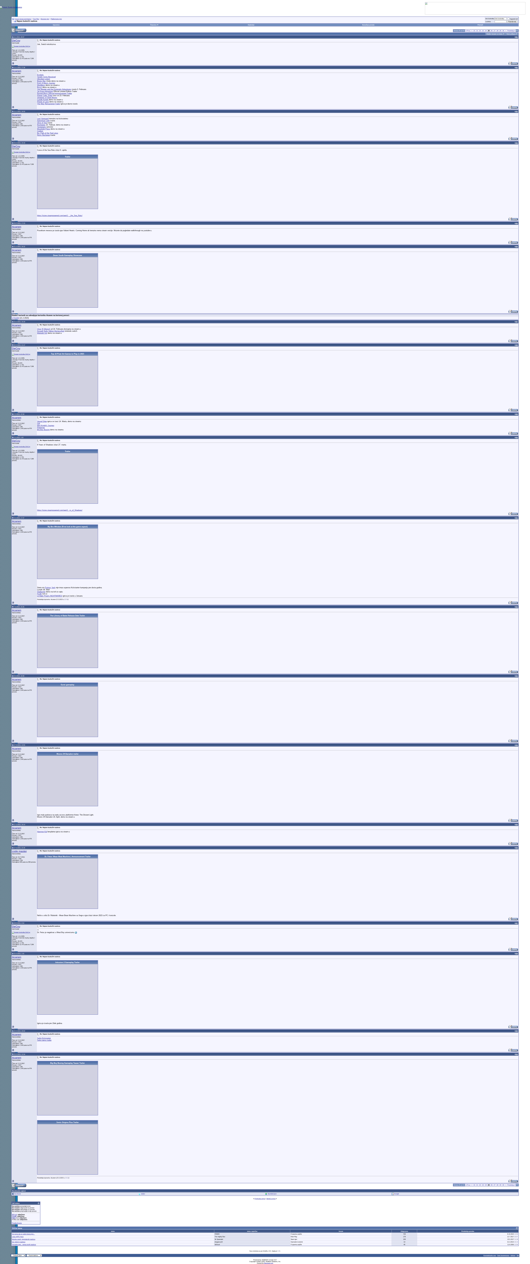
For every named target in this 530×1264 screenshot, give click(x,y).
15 (474, 30)
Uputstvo (56, 25)
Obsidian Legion (43, 79)
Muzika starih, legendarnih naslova (23, 1239)
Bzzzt (39, 87)
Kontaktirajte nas (489, 1255)
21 (477, 30)
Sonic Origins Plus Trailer (67, 1122)
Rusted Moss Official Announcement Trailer (54, 93)
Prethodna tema (260, 1198)
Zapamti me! (514, 19)
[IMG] (14, 1218)
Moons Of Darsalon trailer (68, 754)
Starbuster (41, 592)
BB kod (14, 1214)
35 (503, 30)
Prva (468, 30)
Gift (38, 423)
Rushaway (41, 125)
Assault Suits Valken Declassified (50, 331)
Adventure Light (43, 121)
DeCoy (16, 40)
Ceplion (40, 131)
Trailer (67, 157)
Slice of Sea (42, 123)
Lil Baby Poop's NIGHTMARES (49, 596)
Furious (48, 588)
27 (494, 30)
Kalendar (251, 25)
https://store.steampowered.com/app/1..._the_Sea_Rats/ (59, 216)
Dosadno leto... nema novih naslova (24, 1244)
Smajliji (14, 1216)
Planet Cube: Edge (44, 95)
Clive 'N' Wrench (43, 329)
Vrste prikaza (511, 34)
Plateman (41, 428)
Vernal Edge (42, 421)
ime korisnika (489, 18)
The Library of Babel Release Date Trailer (67, 616)
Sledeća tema (270, 1198)
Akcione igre (45, 19)
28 (497, 30)
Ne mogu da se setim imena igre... (23, 1234)
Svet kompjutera (503, 1255)
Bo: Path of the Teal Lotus (47, 133)
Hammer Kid (42, 832)
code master (19, 851)
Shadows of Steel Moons (47, 98)
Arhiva (513, 1255)
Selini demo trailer (44, 1040)
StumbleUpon (272, 1194)
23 (483, 30)
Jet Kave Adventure (45, 91)
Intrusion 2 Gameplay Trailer (67, 962)
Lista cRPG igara (17, 1236)
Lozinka (488, 21)
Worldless (41, 85)
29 (500, 30)
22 (480, 30)
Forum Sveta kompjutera (23, 19)
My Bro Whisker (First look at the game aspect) (68, 527)
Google (396, 1194)
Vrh (518, 1255)
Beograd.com (268, 1263)
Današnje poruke (368, 25)
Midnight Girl (42, 333)
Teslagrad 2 (41, 127)
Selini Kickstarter (44, 1038)
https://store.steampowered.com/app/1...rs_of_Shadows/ (59, 510)
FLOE (39, 594)
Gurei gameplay (67, 685)
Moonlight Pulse (43, 129)
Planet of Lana (43, 102)
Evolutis (40, 75)
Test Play (36, 19)
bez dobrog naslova (18, 1242)
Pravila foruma (17, 1223)
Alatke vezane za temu (494, 34)
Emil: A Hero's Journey (46, 83)
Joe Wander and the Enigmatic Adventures (54, 89)
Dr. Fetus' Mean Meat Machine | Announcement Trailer (68, 857)
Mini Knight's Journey (45, 426)
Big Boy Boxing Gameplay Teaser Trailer (67, 1063)
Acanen (16, 70)
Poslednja (511, 30)
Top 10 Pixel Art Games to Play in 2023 (67, 354)
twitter (143, 1194)
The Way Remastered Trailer (48, 104)
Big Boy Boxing (43, 430)
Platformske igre (56, 19)
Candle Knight (43, 100)
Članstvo (153, 25)
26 (491, 30)
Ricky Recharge (43, 135)
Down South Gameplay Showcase (67, 255)
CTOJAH (15, 318)
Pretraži (480, 25)
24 (486, 30)
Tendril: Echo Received (46, 77)
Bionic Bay (41, 81)
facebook (18, 1194)
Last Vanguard (43, 119)
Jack (53, 588)
